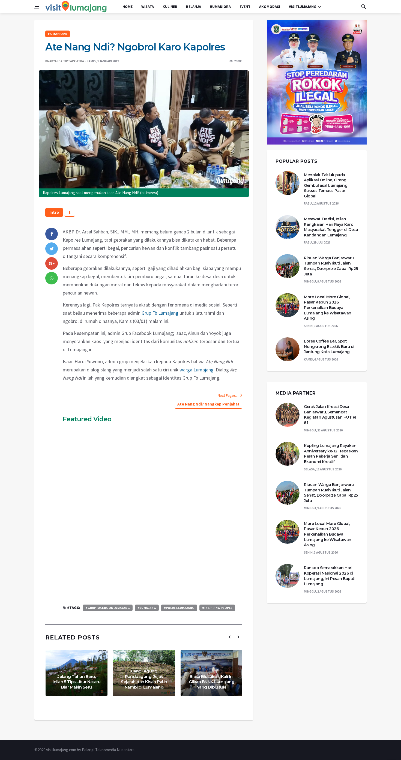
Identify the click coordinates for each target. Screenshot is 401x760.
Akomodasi (269, 6)
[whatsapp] (51, 278)
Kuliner (170, 6)
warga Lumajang (196, 370)
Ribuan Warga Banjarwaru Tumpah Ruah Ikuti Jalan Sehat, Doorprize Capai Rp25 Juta (331, 266)
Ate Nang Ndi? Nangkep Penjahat (208, 404)
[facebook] (51, 234)
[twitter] (51, 248)
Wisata (147, 6)
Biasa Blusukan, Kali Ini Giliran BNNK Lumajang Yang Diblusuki (212, 682)
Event (245, 6)
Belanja (193, 6)
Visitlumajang (302, 6)
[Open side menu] (36, 6)
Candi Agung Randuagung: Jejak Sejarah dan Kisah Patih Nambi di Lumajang (144, 679)
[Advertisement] (152, 558)
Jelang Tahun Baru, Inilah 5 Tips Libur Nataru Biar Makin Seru (76, 682)
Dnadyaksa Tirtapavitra (64, 61)
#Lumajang (146, 608)
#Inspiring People (217, 608)
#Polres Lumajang (179, 608)
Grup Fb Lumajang (160, 313)
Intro (54, 212)
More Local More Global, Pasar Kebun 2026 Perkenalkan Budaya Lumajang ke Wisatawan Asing (327, 308)
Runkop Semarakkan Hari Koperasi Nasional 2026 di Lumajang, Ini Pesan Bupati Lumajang (329, 575)
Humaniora (220, 6)
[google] (51, 263)
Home (127, 6)
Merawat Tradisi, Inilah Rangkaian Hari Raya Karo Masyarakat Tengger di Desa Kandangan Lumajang (331, 227)
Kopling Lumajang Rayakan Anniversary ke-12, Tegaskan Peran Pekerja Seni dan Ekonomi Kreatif (331, 453)
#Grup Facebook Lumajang (107, 608)
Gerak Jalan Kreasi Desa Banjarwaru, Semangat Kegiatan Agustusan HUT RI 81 (330, 414)
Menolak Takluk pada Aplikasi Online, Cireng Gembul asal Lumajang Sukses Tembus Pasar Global (325, 185)
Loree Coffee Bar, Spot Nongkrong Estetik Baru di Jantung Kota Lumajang (329, 346)
